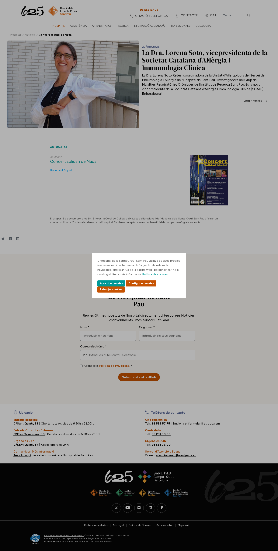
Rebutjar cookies (111, 289)
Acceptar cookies (111, 283)
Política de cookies (155, 274)
